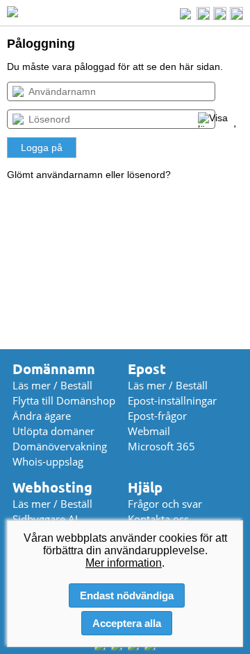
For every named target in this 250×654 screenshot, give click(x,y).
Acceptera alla (126, 623)
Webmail (149, 431)
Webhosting (52, 487)
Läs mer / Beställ (52, 385)
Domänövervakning (59, 446)
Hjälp (145, 487)
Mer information (123, 563)
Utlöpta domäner (53, 431)
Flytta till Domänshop (63, 400)
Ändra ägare (41, 416)
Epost (147, 369)
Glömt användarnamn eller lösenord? (89, 174)
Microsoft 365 (161, 446)
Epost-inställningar (172, 400)
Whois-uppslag (47, 461)
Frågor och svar (165, 504)
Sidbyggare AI (45, 519)
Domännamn (53, 369)
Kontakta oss (158, 519)
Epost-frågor (157, 416)
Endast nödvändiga (127, 595)
